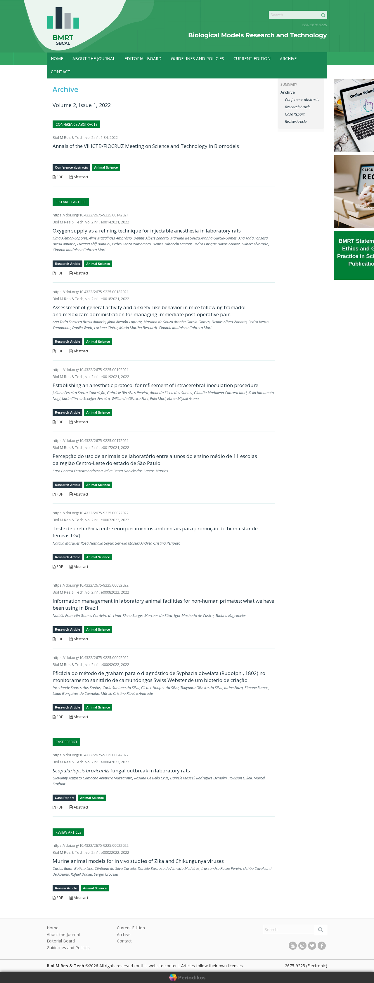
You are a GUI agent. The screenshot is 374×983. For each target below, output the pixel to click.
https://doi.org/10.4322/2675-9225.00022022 (91, 845)
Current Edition (252, 58)
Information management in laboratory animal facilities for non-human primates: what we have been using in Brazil (163, 604)
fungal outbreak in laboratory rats (122, 770)
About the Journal (93, 58)
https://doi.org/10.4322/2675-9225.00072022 (91, 512)
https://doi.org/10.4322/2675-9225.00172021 (91, 440)
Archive (288, 58)
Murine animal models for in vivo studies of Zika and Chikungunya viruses (139, 861)
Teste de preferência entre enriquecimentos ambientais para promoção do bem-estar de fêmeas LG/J (155, 532)
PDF (59, 176)
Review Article (296, 121)
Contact (60, 71)
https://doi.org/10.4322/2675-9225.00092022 (91, 657)
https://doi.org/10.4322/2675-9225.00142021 (91, 215)
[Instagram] (302, 946)
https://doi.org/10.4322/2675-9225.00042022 (91, 755)
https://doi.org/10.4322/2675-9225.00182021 (91, 291)
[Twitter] (312, 946)
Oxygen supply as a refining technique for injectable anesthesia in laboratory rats (148, 230)
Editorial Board (143, 58)
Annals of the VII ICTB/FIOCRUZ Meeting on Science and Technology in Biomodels (146, 146)
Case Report (294, 114)
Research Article (297, 106)
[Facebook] (322, 946)
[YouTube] (293, 946)
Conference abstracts (302, 99)
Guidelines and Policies (197, 58)
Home (57, 58)
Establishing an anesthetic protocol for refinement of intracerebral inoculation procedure (157, 385)
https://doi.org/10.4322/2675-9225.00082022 (91, 585)
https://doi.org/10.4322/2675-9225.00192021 (91, 369)
